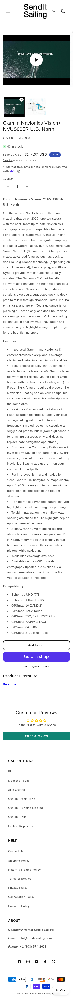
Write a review (36, 736)
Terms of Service (20, 878)
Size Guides (16, 789)
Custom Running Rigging (25, 807)
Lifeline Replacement (23, 826)
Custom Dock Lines (21, 798)
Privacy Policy (17, 887)
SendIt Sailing (29, 993)
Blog (11, 771)
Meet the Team (18, 780)
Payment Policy (18, 906)
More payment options (36, 666)
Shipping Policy (18, 860)
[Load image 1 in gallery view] (36, 107)
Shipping (8, 160)
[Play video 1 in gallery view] (14, 107)
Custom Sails (17, 816)
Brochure (9, 684)
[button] (8, 10)
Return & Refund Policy (24, 869)
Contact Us (16, 851)
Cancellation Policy (21, 896)
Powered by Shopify (49, 993)
